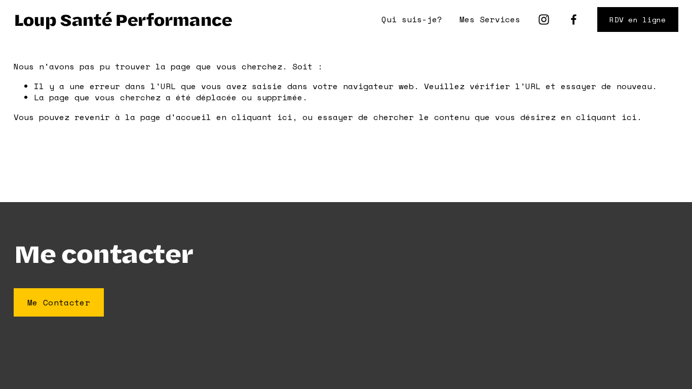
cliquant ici (262, 117)
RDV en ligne (637, 19)
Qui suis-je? (411, 19)
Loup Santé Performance (123, 19)
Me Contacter (58, 302)
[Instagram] (543, 19)
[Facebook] (573, 19)
